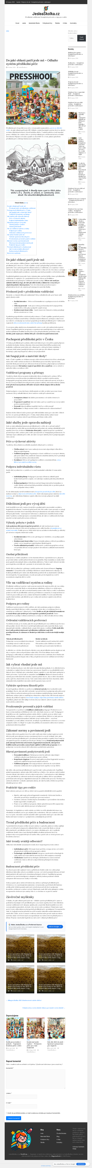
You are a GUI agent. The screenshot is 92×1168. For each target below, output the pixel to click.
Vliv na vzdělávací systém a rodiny (18, 231)
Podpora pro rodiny (15, 233)
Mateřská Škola (34, 26)
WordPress (23, 1157)
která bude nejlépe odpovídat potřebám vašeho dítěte (44, 700)
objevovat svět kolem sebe (27, 496)
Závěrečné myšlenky (13, 256)
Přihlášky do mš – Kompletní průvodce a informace (75, 75)
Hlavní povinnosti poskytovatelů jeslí (21, 245)
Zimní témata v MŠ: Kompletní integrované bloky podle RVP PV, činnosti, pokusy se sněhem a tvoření (83, 281)
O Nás (65, 26)
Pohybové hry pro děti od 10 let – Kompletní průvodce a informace (76, 192)
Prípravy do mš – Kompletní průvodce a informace (75, 86)
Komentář (10, 1070)
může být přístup (36, 325)
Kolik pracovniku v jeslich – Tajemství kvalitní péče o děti (13, 1046)
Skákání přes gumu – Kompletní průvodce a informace (75, 56)
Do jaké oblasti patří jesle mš (16, 209)
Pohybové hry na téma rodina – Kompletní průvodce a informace (75, 213)
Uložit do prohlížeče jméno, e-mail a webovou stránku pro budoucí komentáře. (34, 1116)
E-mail (8, 1105)
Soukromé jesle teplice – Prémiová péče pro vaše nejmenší (34, 1047)
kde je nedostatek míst (22, 325)
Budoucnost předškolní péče (18, 254)
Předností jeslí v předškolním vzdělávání (22, 211)
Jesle (24, 26)
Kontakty (73, 26)
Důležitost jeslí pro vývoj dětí (16, 225)
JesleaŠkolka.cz (46, 16)
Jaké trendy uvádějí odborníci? (19, 252)
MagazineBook (55, 1159)
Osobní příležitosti (15, 229)
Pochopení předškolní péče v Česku (18, 213)
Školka (57, 26)
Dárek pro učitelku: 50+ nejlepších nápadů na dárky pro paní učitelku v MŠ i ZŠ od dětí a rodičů (82, 124)
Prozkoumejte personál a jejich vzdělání (22, 241)
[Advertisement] (35, 47)
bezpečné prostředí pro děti (45, 494)
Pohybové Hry (47, 26)
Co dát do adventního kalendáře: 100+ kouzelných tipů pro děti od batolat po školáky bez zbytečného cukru (82, 174)
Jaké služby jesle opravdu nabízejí (18, 219)
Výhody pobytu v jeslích (17, 227)
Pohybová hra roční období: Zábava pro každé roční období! (44, 1010)
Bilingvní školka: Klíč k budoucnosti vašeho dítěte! (24, 1003)
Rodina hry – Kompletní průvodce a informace (76, 66)
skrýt (25, 205)
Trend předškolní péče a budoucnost (19, 250)
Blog (58, 1139)
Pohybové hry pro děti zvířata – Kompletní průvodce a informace (75, 106)
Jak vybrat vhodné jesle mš (15, 237)
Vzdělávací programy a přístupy (19, 217)
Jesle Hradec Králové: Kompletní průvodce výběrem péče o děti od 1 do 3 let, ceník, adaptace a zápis (82, 149)
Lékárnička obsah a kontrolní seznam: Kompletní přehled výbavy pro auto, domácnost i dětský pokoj (82, 230)
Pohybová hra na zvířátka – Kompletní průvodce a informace (77, 299)
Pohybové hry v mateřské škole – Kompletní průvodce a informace (76, 96)
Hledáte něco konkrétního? (72, 35)
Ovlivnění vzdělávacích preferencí (20, 235)
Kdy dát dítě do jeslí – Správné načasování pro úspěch (55, 1046)
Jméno (9, 1096)
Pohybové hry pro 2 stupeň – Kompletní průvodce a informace (77, 203)
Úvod (17, 26)
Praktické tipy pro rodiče (17, 247)
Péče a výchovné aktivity (17, 221)
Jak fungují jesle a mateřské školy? (20, 215)
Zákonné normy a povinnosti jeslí (18, 243)
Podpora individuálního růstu (18, 223)
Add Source (81, 1164)
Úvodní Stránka (61, 1136)
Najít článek (81, 41)
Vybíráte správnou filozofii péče (19, 239)
